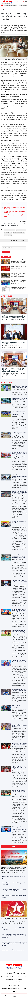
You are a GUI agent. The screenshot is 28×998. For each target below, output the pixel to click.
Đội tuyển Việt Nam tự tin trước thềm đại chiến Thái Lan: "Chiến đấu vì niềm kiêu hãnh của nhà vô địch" (19, 662)
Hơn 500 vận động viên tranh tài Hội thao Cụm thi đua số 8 (19, 398)
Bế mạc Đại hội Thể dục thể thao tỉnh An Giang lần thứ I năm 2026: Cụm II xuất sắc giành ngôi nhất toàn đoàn (19, 611)
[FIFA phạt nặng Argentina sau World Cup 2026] (6, 708)
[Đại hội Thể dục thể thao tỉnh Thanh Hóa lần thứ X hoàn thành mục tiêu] (6, 477)
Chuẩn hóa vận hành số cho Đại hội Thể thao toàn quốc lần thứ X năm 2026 (19, 582)
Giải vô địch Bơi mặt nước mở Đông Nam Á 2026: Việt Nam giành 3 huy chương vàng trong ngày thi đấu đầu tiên (19, 828)
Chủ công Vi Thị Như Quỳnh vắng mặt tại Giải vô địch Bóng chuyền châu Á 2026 (19, 767)
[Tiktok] (14, 991)
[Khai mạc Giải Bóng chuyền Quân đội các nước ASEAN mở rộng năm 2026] (6, 793)
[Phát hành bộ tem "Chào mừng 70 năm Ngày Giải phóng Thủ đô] (14, 909)
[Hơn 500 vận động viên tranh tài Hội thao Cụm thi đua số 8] (6, 401)
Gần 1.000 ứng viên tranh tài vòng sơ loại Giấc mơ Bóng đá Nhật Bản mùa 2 (18, 413)
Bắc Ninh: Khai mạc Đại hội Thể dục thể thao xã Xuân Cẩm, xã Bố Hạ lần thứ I (19, 454)
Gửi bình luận (6, 251)
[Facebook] (11, 991)
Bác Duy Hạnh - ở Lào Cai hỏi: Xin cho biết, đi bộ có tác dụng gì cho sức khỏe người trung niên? (19, 386)
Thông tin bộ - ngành (6, 312)
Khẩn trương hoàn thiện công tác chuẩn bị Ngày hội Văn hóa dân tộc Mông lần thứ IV (13, 316)
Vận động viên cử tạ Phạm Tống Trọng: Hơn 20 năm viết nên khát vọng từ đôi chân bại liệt (19, 523)
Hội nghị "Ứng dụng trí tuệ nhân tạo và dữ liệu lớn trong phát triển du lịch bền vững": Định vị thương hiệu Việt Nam (13, 370)
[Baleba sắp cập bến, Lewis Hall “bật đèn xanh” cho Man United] (6, 692)
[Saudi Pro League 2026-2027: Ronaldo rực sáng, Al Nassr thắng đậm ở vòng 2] (6, 726)
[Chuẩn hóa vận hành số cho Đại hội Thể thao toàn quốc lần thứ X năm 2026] (6, 583)
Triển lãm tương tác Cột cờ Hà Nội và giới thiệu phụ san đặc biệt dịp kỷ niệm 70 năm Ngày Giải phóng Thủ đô (14, 943)
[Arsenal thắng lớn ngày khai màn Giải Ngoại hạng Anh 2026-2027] (6, 746)
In (23, 240)
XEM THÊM (14, 846)
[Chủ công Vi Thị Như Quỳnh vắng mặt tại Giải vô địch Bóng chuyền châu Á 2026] (6, 769)
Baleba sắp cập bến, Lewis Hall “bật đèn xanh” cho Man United (19, 690)
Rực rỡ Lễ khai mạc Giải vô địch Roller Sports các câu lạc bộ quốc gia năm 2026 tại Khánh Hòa (19, 492)
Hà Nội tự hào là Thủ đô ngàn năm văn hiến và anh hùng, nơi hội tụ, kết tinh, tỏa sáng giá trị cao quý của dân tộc (14, 935)
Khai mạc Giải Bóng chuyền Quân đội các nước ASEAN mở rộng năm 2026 (18, 791)
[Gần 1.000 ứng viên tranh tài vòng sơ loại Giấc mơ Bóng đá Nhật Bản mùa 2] (6, 414)
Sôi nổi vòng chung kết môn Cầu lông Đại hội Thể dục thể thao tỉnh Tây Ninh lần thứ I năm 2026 (19, 556)
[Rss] (16, 991)
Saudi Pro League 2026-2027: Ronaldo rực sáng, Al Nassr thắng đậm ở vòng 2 (19, 725)
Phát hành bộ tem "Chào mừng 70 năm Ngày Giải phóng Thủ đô (14, 919)
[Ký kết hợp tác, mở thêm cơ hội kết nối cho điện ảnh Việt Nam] (14, 332)
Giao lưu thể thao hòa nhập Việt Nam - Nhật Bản (19, 433)
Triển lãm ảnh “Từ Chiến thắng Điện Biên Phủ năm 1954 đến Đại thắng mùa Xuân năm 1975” (13, 867)
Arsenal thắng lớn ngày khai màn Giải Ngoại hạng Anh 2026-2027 (19, 744)
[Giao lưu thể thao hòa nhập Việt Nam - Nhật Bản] (6, 435)
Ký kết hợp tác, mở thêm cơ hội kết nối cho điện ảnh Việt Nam (13, 343)
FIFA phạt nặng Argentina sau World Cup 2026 (18, 706)
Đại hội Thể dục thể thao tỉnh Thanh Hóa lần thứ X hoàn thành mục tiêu (19, 476)
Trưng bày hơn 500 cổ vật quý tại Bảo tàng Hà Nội (14, 950)
